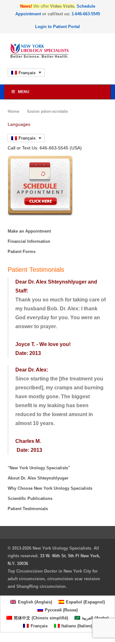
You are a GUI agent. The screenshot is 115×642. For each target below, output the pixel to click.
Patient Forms (21, 251)
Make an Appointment (29, 231)
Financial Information (29, 241)
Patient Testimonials (28, 508)
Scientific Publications (30, 498)
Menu (23, 92)
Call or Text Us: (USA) (45, 147)
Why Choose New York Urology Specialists (50, 488)
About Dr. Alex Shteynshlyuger (38, 478)
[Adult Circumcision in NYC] (57, 51)
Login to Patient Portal (57, 26)
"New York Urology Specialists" (39, 467)
